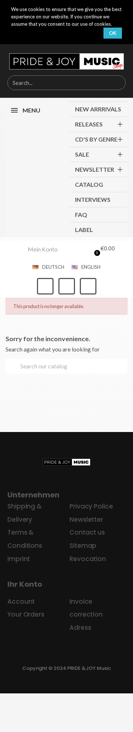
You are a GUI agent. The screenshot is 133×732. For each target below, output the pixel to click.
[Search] (117, 83)
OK (112, 33)
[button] (103, 249)
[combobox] (54, 83)
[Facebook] (45, 286)
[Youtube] (88, 286)
